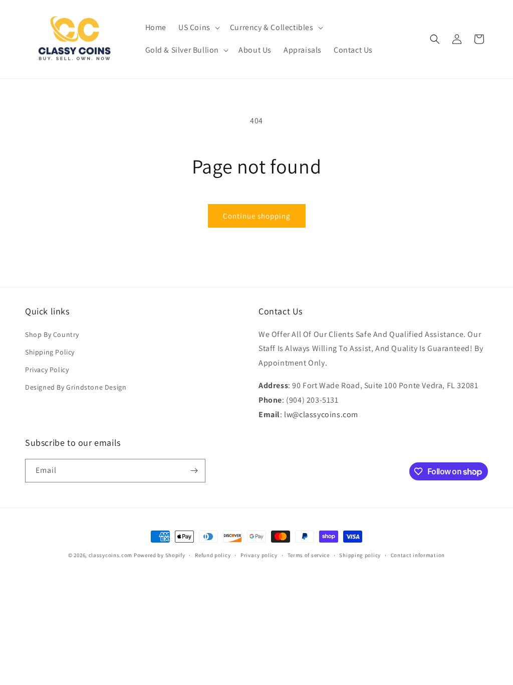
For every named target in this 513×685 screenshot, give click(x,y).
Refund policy (212, 555)
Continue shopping (257, 216)
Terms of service (309, 555)
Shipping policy (360, 555)
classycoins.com (111, 555)
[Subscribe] (194, 470)
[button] (198, 28)
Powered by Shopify (159, 555)
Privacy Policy (47, 369)
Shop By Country (52, 334)
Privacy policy (259, 555)
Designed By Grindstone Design (75, 387)
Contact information (418, 555)
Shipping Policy (50, 352)
